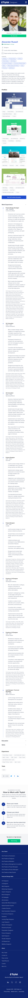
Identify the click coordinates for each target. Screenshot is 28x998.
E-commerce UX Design (7, 63)
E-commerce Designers (7, 914)
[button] (14, 204)
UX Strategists (5, 897)
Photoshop (5, 67)
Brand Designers (6, 894)
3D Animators (5, 900)
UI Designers (5, 883)
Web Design (13, 61)
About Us (4, 966)
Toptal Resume (5, 961)
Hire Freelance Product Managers (10, 869)
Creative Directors (6, 908)
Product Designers (6, 933)
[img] (8, 44)
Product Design (6, 61)
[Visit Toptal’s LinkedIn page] (8, 982)
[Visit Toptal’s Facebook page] (16, 982)
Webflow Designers (6, 944)
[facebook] (14, 776)
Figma (22, 65)
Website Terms (14, 991)
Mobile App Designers (7, 889)
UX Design (5, 58)
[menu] (26, 2)
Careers (4, 963)
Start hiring (14, 841)
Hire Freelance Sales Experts (9, 872)
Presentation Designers (7, 930)
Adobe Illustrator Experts (8, 905)
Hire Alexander (14, 36)
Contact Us (4, 955)
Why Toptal (4, 952)
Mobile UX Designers (7, 925)
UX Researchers (6, 941)
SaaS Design (11, 67)
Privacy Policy (7, 991)
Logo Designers (5, 922)
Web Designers (5, 886)
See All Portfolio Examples (14, 197)
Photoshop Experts (6, 927)
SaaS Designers (5, 936)
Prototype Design (12, 58)
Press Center (5, 958)
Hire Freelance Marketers (8, 861)
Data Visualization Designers (9, 911)
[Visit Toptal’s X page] (12, 982)
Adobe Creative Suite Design (13, 65)
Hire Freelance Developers (8, 856)
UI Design (20, 58)
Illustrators (4, 916)
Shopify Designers (6, 938)
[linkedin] (17, 776)
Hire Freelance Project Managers (10, 867)
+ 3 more (14, 116)
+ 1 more (17, 192)
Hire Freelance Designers (8, 858)
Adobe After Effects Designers (9, 903)
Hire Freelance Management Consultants (12, 864)
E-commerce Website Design (19, 63)
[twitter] (11, 776)
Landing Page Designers (8, 919)
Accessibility (21, 991)
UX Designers (5, 881)
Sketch (4, 65)
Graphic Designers (6, 892)
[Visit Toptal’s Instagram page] (20, 982)
